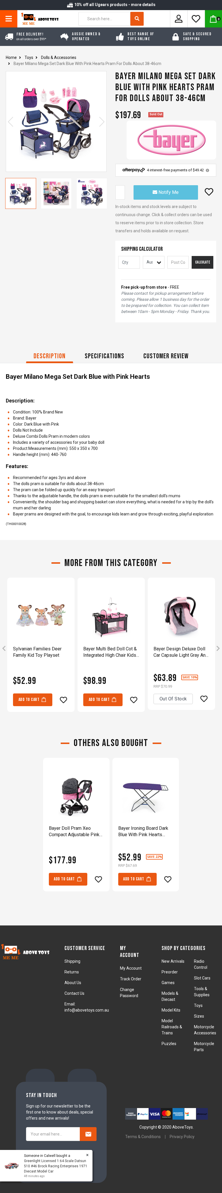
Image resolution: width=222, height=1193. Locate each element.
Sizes (199, 1016)
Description (50, 356)
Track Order (130, 979)
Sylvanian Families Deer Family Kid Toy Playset (37, 652)
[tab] (49, 357)
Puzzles (169, 1043)
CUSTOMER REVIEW (165, 356)
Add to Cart (29, 699)
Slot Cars (202, 978)
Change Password (129, 992)
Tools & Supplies (202, 991)
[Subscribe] (88, 1134)
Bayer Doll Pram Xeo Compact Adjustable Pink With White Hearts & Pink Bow (74, 831)
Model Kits (171, 1010)
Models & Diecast (170, 996)
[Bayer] (171, 139)
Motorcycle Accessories (205, 1030)
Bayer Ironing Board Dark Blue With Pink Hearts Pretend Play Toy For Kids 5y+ (144, 831)
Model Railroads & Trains (172, 1026)
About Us (72, 982)
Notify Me (168, 192)
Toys (198, 1005)
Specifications (104, 356)
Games (168, 982)
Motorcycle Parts (204, 1046)
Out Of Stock (173, 699)
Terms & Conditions (143, 1136)
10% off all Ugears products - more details (114, 4)
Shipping (72, 961)
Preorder (170, 972)
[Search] (137, 19)
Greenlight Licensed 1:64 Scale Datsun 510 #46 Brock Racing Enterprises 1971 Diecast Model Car (55, 1166)
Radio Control (200, 964)
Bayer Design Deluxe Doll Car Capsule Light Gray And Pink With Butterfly (180, 652)
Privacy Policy (182, 1136)
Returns (71, 972)
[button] (209, 191)
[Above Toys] (38, 19)
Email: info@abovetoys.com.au (86, 1007)
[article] (41, 649)
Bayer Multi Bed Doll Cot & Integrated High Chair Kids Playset (110, 652)
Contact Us (74, 993)
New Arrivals (173, 961)
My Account (131, 968)
